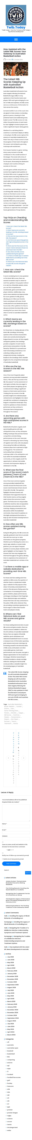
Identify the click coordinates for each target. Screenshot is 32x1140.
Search (6, 870)
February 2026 (12, 971)
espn (9, 1068)
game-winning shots (11, 711)
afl (8, 1042)
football (10, 1074)
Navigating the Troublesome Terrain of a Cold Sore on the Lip (18, 894)
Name (4, 824)
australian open (12, 1048)
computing (11, 1060)
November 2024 (12, 1012)
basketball (11, 1054)
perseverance (15, 717)
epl (8, 1065)
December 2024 (12, 1010)
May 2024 (10, 1029)
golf (8, 1080)
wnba (9, 1130)
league (20, 713)
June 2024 (10, 1026)
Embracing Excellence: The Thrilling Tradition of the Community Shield (17, 906)
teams (13, 721)
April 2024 (10, 1032)
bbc (8, 1057)
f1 (7, 1071)
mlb (8, 1089)
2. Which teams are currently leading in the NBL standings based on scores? (17, 232)
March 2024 (11, 1035)
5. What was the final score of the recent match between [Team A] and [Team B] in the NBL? (17, 248)
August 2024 (11, 1021)
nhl (8, 1101)
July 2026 (10, 957)
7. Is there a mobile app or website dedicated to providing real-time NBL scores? (17, 258)
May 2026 (10, 962)
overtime (16, 715)
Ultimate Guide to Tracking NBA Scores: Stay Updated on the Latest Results (13, 757)
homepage (8, 922)
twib (9, 59)
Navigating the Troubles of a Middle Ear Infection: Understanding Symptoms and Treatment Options (16, 930)
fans (12, 709)
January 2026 (12, 973)
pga (8, 1107)
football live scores (14, 1077)
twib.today (16, 27)
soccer (9, 1121)
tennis (9, 1124)
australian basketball (15, 704)
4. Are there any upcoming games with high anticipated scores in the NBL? (17, 242)
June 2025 (10, 993)
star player (14, 719)
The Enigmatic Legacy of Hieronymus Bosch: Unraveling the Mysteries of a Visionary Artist (18, 900)
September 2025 (13, 985)
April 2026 (10, 965)
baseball (10, 1051)
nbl (8, 1095)
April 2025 (10, 998)
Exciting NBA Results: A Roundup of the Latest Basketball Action (18, 749)
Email (4, 830)
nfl (8, 1098)
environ (9, 1063)
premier (10, 1110)
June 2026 (10, 960)
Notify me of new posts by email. (14, 859)
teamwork (7, 723)
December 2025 (12, 976)
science (10, 1118)
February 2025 (12, 1004)
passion (6, 717)
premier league (12, 1113)
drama (6, 709)
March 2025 (11, 1001)
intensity (13, 713)
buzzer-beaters (9, 706)
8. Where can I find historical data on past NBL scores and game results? (17, 263)
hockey (9, 1083)
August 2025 (11, 987)
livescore (10, 1086)
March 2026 (11, 968)
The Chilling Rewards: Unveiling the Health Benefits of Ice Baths (17, 889)
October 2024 (12, 1015)
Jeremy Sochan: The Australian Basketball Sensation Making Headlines (16, 882)
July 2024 (10, 1024)
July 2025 (10, 990)
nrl (8, 1104)
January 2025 (12, 1007)
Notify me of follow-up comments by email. (15, 855)
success (7, 721)
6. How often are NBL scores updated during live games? (15, 253)
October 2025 (12, 982)
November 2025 (12, 979)
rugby (9, 1116)
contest (19, 706)
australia (10, 1045)
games (6, 713)
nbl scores (7, 715)
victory (15, 723)
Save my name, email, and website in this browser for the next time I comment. (14, 846)
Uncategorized (12, 1127)
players (6, 719)
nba (8, 1092)
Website (4, 836)
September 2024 (13, 1018)
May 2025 (10, 996)
